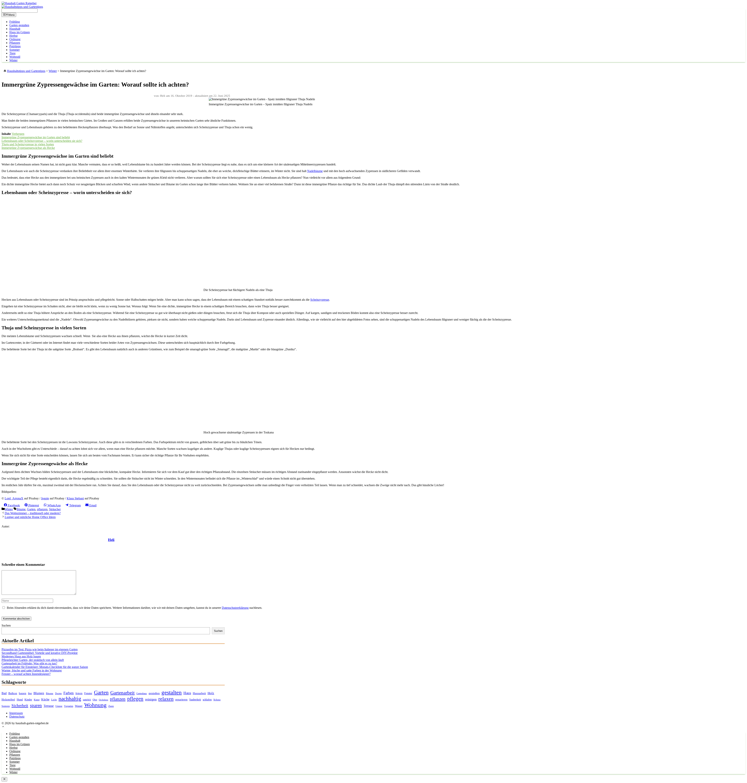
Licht (54, 699)
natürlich (87, 700)
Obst (95, 699)
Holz (211, 693)
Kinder (28, 699)
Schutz (217, 699)
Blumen (38, 693)
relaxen (166, 699)
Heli (111, 540)
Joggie (45, 498)
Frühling (14, 21)
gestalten (171, 692)
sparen (36, 705)
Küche (45, 699)
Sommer (14, 49)
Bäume (21, 509)
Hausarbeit (199, 693)
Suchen (6, 625)
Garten (31, 509)
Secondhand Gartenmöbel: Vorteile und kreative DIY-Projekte (40, 653)
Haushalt (14, 28)
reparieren (181, 699)
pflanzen (42, 509)
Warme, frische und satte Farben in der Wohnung (32, 670)
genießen (154, 693)
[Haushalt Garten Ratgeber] (19, 3)
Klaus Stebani (75, 498)
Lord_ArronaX (14, 498)
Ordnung (14, 39)
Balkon (12, 693)
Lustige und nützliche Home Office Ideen (30, 517)
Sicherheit (19, 705)
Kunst (36, 699)
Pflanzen (14, 42)
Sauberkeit (195, 699)
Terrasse (49, 706)
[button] (3, 727)
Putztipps (15, 46)
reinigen (151, 699)
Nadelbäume (315, 171)
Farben (68, 693)
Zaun (111, 706)
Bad (4, 693)
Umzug (58, 706)
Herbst (13, 35)
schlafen (207, 699)
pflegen (135, 699)
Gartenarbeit (122, 692)
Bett (30, 693)
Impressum (16, 713)
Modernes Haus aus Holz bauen (21, 656)
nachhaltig (70, 699)
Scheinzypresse (319, 299)
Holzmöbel (8, 699)
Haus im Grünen (19, 32)
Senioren (6, 706)
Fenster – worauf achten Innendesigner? (26, 674)
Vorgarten (68, 706)
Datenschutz (17, 716)
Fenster (88, 693)
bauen (22, 693)
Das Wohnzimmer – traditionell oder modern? (33, 513)
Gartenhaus (141, 693)
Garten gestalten (19, 25)
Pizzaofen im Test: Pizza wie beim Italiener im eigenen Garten (40, 649)
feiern (78, 693)
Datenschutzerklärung (235, 607)
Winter (13, 60)
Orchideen (103, 700)
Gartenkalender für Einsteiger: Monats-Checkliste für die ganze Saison (45, 667)
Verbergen (18, 133)
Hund (20, 699)
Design (58, 693)
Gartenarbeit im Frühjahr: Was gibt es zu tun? (29, 663)
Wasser (78, 706)
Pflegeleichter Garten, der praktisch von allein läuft (33, 660)
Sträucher (55, 509)
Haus (187, 693)
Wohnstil (14, 56)
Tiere (12, 53)
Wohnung (95, 705)
